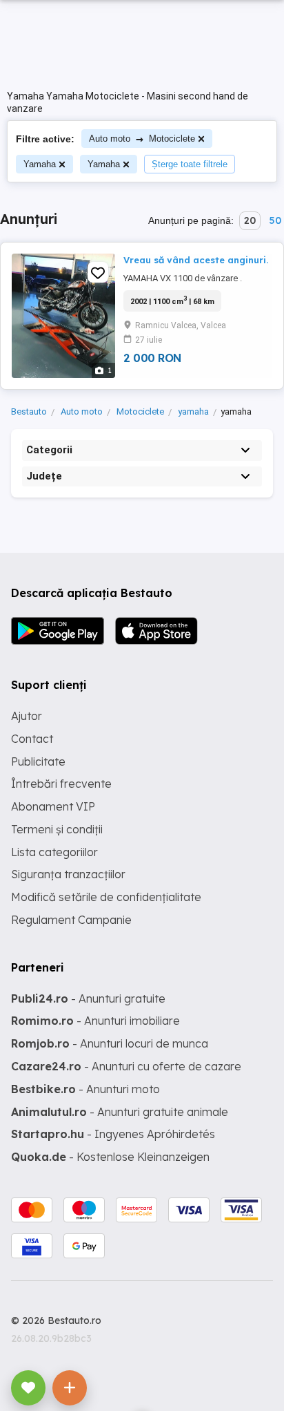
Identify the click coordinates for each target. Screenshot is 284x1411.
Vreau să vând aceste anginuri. (195, 259)
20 (250, 220)
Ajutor (26, 716)
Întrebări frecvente (61, 783)
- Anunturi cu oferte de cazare (126, 1066)
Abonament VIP (53, 806)
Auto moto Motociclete (142, 138)
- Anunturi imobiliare (95, 1021)
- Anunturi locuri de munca (109, 1043)
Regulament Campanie (71, 920)
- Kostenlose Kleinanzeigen (110, 1157)
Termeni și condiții (57, 829)
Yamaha (39, 164)
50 (275, 220)
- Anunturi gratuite (88, 998)
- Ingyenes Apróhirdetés (113, 1134)
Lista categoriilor (54, 852)
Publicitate (38, 761)
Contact (32, 739)
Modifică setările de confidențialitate (106, 897)
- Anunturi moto (85, 1089)
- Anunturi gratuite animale (119, 1112)
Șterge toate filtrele (189, 164)
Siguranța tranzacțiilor (68, 874)
